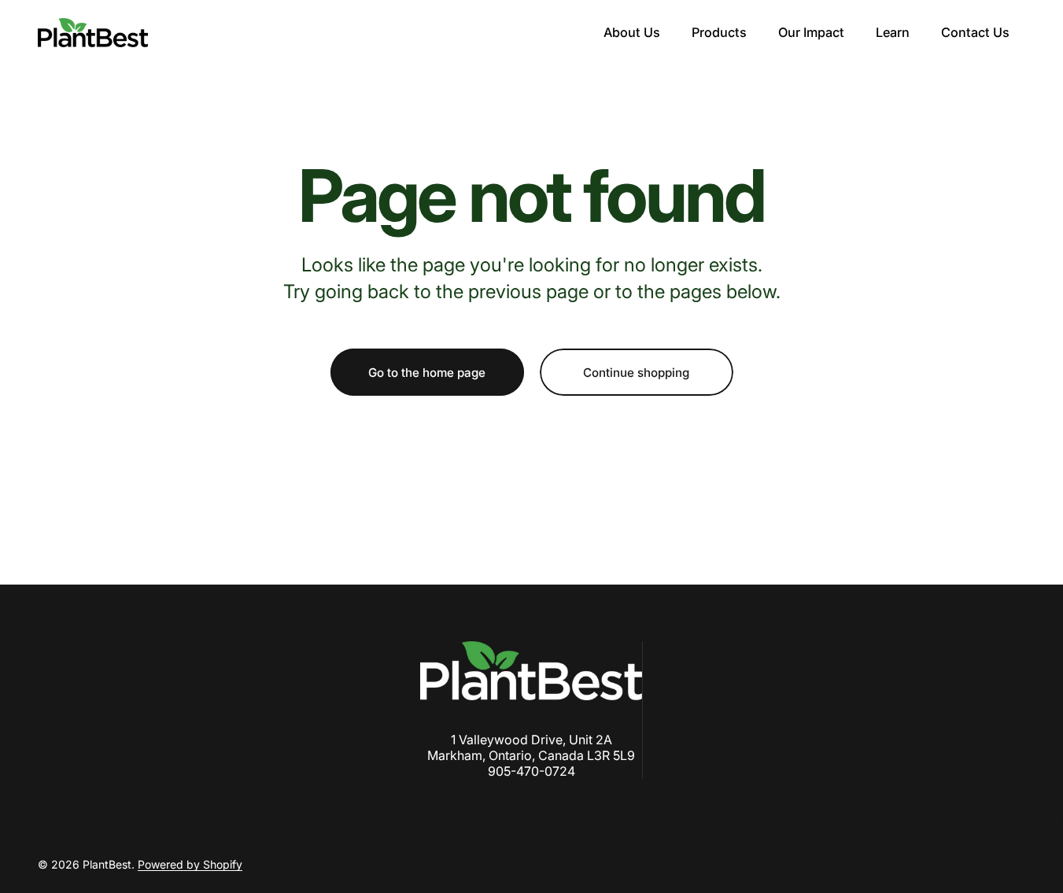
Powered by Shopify (190, 864)
